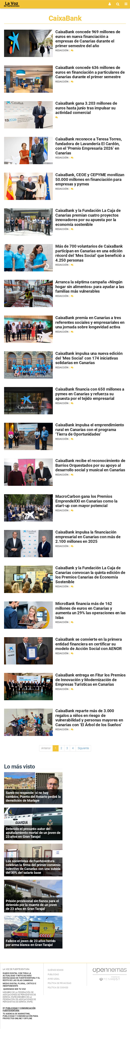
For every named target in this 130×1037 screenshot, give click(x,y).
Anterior (46, 748)
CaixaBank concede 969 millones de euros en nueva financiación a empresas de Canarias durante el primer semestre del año (87, 38)
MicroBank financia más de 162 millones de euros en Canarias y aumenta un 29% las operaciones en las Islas (90, 610)
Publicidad (53, 974)
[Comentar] (72, 50)
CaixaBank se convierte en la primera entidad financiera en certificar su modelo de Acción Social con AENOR (88, 644)
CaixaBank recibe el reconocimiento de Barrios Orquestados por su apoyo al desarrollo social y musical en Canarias (90, 465)
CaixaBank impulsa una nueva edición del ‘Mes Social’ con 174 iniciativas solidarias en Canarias (89, 358)
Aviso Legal (54, 979)
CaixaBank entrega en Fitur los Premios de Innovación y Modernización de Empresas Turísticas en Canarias (90, 680)
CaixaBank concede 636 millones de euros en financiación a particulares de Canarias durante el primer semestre (90, 72)
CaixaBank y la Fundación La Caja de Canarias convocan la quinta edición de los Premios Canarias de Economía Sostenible (90, 575)
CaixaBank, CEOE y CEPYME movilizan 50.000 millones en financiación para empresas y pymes (89, 179)
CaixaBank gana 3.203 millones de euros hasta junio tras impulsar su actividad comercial (86, 108)
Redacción (62, 50)
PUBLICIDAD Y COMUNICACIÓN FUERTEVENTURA (19, 1009)
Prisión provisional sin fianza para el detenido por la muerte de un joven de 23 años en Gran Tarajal (32, 905)
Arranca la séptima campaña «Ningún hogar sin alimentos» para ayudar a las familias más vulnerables (89, 287)
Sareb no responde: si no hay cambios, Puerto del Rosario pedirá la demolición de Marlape (33, 797)
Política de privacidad (59, 983)
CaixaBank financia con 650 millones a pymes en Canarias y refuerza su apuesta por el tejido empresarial (89, 394)
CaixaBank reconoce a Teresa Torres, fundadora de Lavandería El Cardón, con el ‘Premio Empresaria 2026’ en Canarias (88, 146)
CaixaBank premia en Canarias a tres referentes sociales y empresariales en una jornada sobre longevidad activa (89, 322)
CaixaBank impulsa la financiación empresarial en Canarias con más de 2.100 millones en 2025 (88, 537)
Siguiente (83, 748)
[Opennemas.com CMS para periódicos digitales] (110, 974)
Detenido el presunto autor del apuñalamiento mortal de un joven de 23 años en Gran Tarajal (33, 833)
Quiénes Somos (55, 970)
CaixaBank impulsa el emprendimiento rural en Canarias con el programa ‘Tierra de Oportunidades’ (89, 430)
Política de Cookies (58, 987)
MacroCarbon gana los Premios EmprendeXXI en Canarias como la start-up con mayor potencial (86, 501)
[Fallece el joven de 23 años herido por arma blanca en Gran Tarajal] (33, 932)
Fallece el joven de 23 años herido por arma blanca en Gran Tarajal (31, 943)
